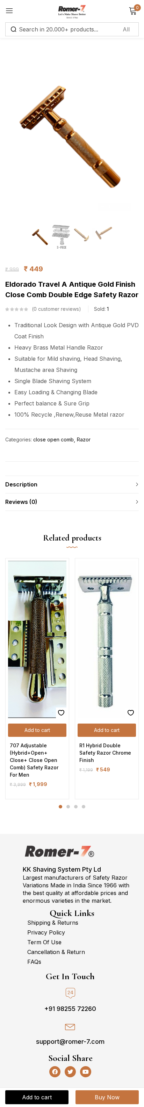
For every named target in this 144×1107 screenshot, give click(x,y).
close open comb (53, 439)
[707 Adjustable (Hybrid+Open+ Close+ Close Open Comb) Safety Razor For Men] (37, 639)
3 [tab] (76, 806)
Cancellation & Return (56, 951)
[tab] (72, 484)
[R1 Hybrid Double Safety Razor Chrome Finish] (107, 639)
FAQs (34, 961)
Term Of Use (44, 942)
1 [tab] (60, 806)
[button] (37, 730)
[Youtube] (85, 1071)
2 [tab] (68, 806)
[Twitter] (70, 1071)
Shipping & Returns (52, 922)
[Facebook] (54, 1071)
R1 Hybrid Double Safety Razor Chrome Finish (105, 752)
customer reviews (56, 309)
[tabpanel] (37, 678)
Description (21, 484)
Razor (84, 439)
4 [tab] (83, 806)
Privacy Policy (46, 932)
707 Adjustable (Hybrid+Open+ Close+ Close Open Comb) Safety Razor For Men (34, 760)
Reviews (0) (21, 501)
